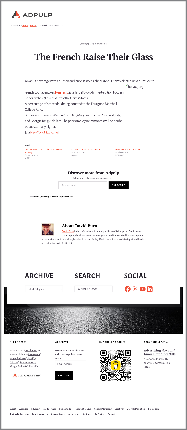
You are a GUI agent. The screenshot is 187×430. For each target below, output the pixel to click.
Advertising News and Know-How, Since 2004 (159, 352)
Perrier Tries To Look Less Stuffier (127, 150)
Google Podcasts (18, 366)
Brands (37, 197)
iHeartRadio (34, 366)
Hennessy (61, 92)
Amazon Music (27, 362)
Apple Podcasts (18, 358)
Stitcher (14, 362)
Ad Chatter (31, 350)
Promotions (67, 197)
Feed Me (63, 375)
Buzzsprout (34, 354)
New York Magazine (44, 132)
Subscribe (118, 185)
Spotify (31, 358)
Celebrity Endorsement (51, 197)
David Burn (68, 231)
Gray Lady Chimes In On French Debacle (85, 150)
